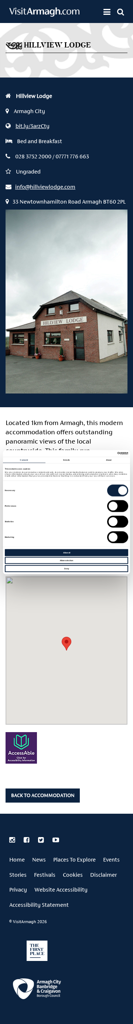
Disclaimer (103, 875)
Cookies (73, 875)
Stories (18, 875)
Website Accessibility (61, 889)
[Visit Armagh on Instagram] (13, 840)
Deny (66, 568)
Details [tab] (66, 460)
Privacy (18, 889)
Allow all (66, 552)
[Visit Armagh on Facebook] (27, 840)
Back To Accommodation (42, 795)
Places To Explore (74, 859)
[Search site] (120, 12)
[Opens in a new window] (37, 990)
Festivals (44, 875)
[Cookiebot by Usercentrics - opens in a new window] (96, 453)
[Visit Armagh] (44, 14)
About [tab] (109, 460)
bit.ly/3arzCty (33, 126)
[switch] (117, 506)
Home (17, 859)
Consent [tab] (24, 460)
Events (111, 859)
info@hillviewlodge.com (45, 187)
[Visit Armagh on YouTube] (56, 840)
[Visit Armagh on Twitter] (41, 840)
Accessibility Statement (39, 905)
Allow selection (66, 560)
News (39, 859)
